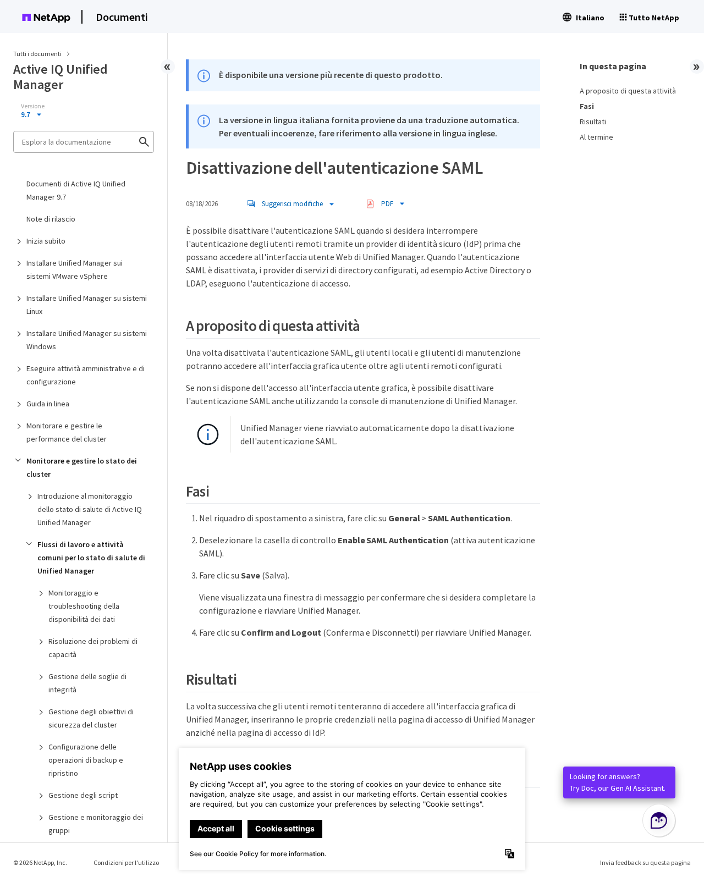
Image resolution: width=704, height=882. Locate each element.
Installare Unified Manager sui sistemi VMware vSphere (74, 269)
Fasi (587, 106)
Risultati (593, 121)
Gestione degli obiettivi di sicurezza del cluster (91, 718)
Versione (33, 106)
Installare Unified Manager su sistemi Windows (86, 339)
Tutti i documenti (37, 53)
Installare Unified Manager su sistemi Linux (86, 304)
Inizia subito (45, 241)
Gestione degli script (83, 795)
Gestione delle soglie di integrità (87, 682)
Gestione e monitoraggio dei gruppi (95, 823)
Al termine (596, 137)
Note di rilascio (50, 219)
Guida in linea (47, 404)
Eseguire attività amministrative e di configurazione (85, 375)
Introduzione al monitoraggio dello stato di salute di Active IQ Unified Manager (89, 509)
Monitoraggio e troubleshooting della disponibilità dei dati (83, 606)
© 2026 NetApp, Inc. (40, 862)
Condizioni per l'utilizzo (126, 862)
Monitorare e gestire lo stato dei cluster (81, 467)
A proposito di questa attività (628, 91)
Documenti (122, 17)
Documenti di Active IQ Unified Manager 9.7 (75, 190)
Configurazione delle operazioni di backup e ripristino (85, 760)
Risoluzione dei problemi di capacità (93, 647)
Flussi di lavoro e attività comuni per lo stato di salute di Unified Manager (91, 557)
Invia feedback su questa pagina (645, 862)
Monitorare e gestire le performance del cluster (66, 432)
